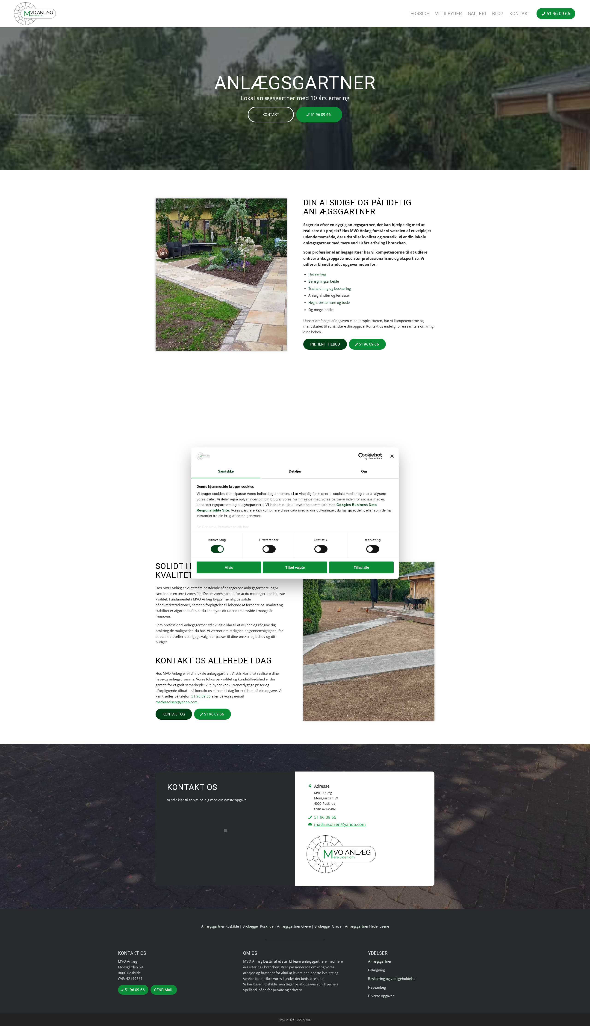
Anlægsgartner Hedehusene (367, 926)
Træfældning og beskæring (329, 288)
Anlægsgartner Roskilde (220, 926)
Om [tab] (364, 471)
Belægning (376, 970)
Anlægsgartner (379, 961)
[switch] (269, 549)
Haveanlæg (317, 274)
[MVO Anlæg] (35, 13)
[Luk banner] (392, 456)
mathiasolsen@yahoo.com (177, 702)
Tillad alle (361, 567)
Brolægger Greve (327, 926)
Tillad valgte (295, 567)
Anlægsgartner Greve (294, 926)
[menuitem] (419, 13)
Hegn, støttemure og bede (329, 302)
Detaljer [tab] (295, 471)
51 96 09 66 (201, 696)
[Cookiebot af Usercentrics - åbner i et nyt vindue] (362, 456)
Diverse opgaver (381, 995)
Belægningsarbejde (323, 281)
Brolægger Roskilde (257, 926)
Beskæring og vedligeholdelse (391, 978)
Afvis (229, 567)
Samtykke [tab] (226, 471)
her (246, 527)
